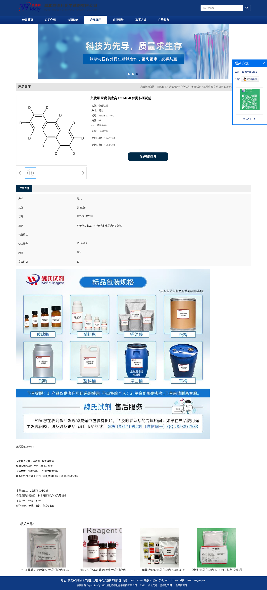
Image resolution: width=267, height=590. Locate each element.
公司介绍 (50, 19)
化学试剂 (185, 87)
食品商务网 (181, 585)
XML (142, 585)
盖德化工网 (166, 585)
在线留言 (163, 19)
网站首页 (162, 87)
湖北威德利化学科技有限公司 (121, 585)
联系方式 (140, 19)
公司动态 (72, 19)
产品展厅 (95, 19)
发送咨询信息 (148, 156)
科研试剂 (196, 87)
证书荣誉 (118, 19)
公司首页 (27, 19)
